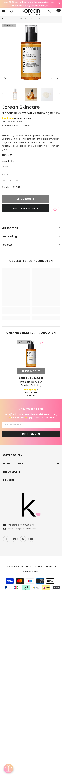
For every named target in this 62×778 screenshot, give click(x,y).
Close (59, 3)
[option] (31, 52)
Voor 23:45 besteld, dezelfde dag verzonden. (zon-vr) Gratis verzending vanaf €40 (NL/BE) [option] (31, 4)
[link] (16, 312)
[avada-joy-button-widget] (8, 768)
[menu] (3, 12)
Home (4, 19)
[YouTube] (31, 539)
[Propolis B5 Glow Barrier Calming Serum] (31, 354)
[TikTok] (23, 539)
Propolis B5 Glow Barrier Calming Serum (31, 383)
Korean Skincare (21, 107)
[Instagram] (15, 539)
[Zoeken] (12, 12)
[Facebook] (6, 539)
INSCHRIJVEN (31, 434)
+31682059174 (27, 524)
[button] (51, 79)
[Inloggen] (49, 11)
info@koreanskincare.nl (27, 528)
